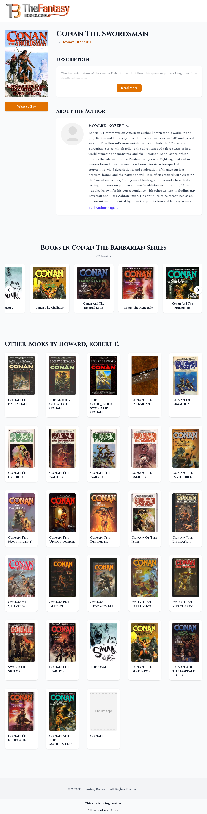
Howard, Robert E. (77, 42)
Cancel (115, 810)
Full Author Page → (104, 207)
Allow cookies (97, 810)
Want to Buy (26, 106)
